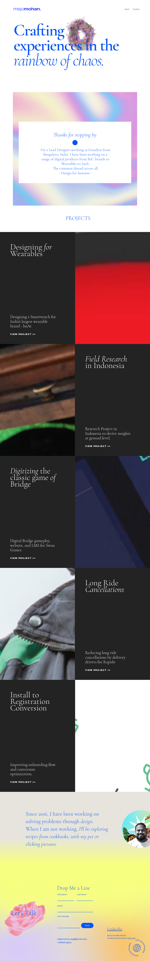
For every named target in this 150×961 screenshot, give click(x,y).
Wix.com (131, 938)
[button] (127, 9)
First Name (61, 894)
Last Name (81, 894)
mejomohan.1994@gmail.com (72, 939)
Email (59, 906)
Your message (63, 916)
